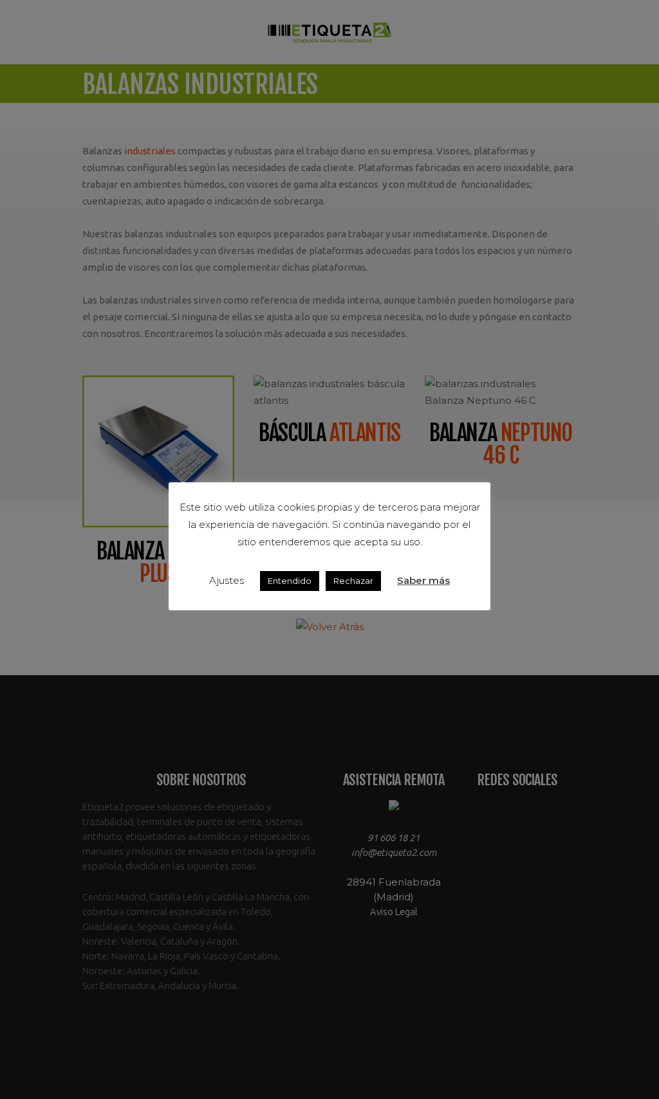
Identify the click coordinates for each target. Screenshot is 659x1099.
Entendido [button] (289, 581)
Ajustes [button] (226, 580)
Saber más (423, 580)
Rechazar (353, 581)
